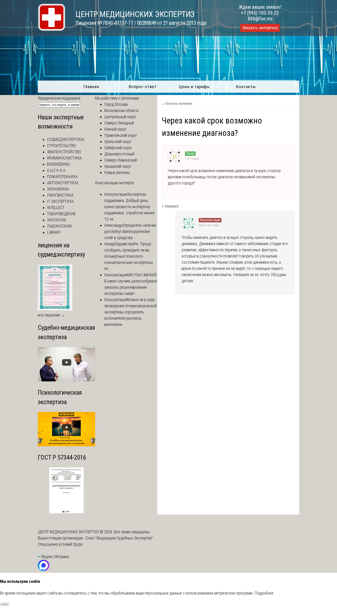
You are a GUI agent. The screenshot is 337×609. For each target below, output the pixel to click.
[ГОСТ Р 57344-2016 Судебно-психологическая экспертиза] (66, 511)
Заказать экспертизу (260, 27)
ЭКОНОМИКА (58, 189)
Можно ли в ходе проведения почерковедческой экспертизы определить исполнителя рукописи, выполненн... (130, 312)
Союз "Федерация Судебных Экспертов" (119, 538)
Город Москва (116, 104)
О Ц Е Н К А (56, 170)
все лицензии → (51, 315)
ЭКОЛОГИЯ (56, 220)
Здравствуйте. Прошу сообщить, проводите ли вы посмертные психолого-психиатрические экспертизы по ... (128, 256)
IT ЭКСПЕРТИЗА (60, 201)
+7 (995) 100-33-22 (260, 13)
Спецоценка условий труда (60, 544)
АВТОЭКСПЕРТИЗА (62, 182)
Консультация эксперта (114, 182)
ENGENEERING (58, 164)
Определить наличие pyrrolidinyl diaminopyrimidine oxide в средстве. (130, 231)
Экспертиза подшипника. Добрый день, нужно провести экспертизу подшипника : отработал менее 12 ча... (129, 206)
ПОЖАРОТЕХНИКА (62, 176)
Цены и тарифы (194, 86)
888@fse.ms (260, 19)
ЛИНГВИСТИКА (60, 195)
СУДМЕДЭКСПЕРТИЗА (65, 139)
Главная (91, 86)
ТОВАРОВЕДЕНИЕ (61, 213)
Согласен (5, 604)
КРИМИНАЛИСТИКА (64, 158)
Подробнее (263, 593)
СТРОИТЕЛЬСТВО (61, 145)
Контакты (246, 86)
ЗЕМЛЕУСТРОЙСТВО (64, 151)
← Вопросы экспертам (177, 103)
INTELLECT (55, 207)
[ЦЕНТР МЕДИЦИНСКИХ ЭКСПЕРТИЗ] (51, 29)
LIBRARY (54, 232)
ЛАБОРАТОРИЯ (59, 226)
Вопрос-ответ (143, 86)
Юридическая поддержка (59, 98)
